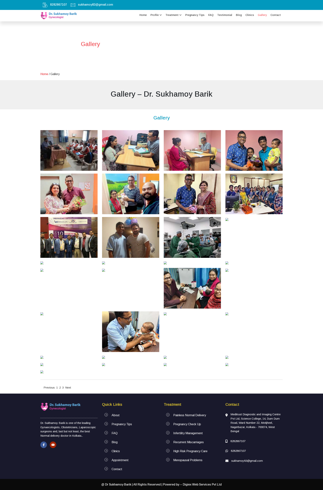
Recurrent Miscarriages (188, 442)
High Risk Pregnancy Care (190, 451)
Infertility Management (188, 433)
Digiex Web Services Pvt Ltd (202, 484)
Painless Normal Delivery (189, 415)
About (116, 415)
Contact (275, 14)
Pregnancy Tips (194, 14)
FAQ (210, 14)
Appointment (120, 460)
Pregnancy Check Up (187, 424)
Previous (49, 387)
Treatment (172, 14)
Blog (239, 14)
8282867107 (58, 4)
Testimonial (224, 14)
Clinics (249, 14)
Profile (154, 14)
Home (143, 14)
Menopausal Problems (187, 460)
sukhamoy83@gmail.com (95, 4)
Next (68, 387)
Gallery (262, 14)
